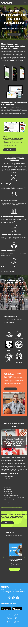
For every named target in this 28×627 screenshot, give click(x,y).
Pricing (15, 617)
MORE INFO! (10, 149)
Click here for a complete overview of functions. (11, 507)
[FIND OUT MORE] (14, 568)
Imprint (8, 617)
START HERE (7, 522)
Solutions (16, 615)
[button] (25, 2)
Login (15, 618)
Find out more (14, 569)
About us (8, 614)
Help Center (16, 621)
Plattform (16, 614)
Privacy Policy (9, 618)
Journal (15, 622)
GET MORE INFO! (11, 388)
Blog (7, 622)
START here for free (14, 34)
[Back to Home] (6, 2)
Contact (8, 615)
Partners (8, 621)
